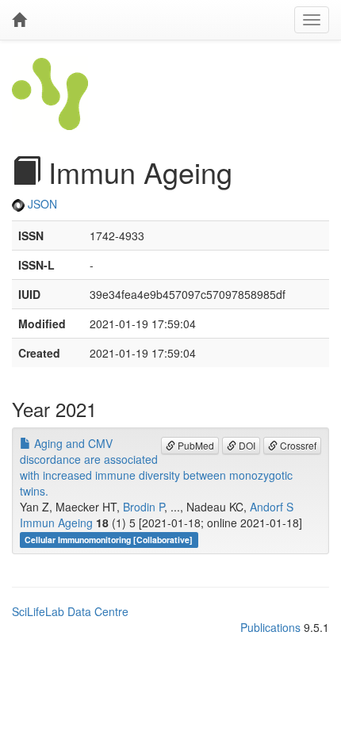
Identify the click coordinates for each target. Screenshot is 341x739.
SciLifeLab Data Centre (70, 611)
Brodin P (143, 507)
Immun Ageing (56, 522)
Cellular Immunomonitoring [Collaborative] (109, 540)
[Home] (19, 20)
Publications (270, 627)
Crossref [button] (297, 445)
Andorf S (271, 507)
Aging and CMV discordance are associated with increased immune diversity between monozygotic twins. (156, 467)
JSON (41, 204)
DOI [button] (245, 445)
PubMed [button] (194, 445)
